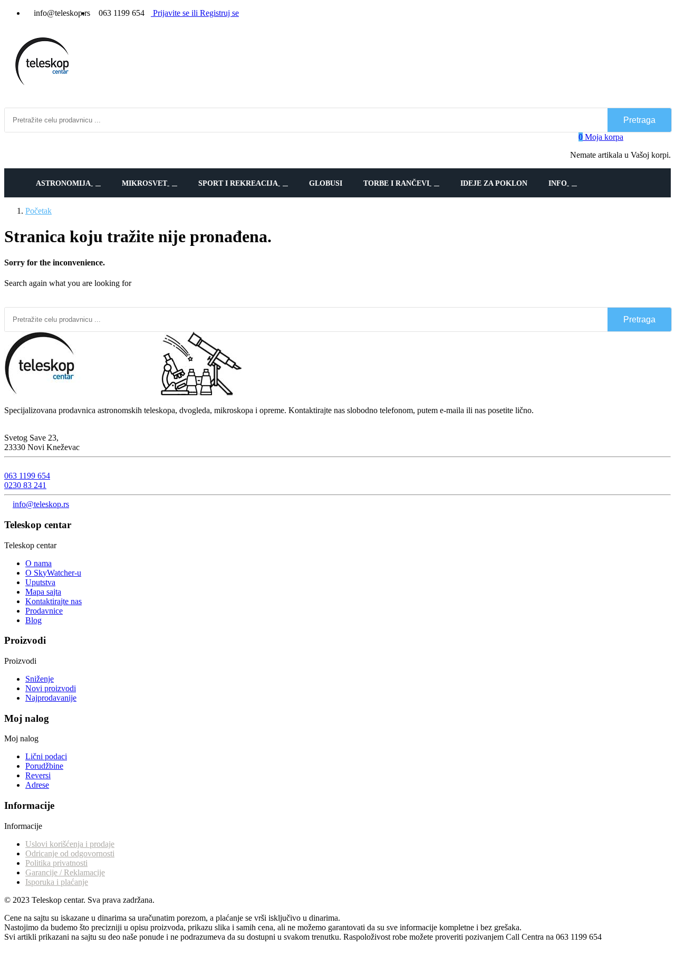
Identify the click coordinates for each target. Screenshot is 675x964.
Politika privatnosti (56, 862)
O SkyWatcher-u (53, 572)
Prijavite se (171, 12)
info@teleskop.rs (41, 504)
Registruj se (215, 12)
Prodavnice (44, 610)
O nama (38, 563)
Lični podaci (46, 756)
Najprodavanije (50, 697)
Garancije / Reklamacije (65, 872)
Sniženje (39, 678)
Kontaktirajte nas (53, 601)
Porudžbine (44, 765)
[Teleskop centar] (123, 392)
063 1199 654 (27, 475)
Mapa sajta (43, 591)
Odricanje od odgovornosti (69, 853)
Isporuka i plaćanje (56, 881)
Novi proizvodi (50, 688)
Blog (33, 620)
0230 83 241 (25, 485)
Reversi (38, 775)
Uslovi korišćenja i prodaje (69, 843)
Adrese (37, 784)
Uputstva (40, 582)
